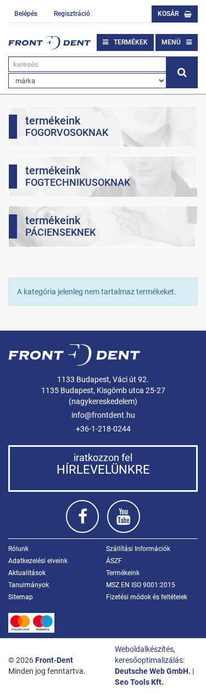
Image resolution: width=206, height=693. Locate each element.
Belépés (25, 14)
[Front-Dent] (49, 42)
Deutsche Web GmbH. (153, 671)
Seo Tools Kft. (139, 682)
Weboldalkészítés (144, 649)
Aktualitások (27, 573)
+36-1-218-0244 (103, 428)
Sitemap (20, 597)
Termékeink (123, 573)
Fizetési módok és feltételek (146, 597)
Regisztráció (72, 14)
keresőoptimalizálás (149, 660)
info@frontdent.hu (103, 415)
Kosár (168, 14)
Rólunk (18, 549)
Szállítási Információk (138, 549)
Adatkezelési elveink (38, 561)
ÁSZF (114, 561)
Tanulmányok (28, 585)
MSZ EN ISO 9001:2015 (140, 585)
